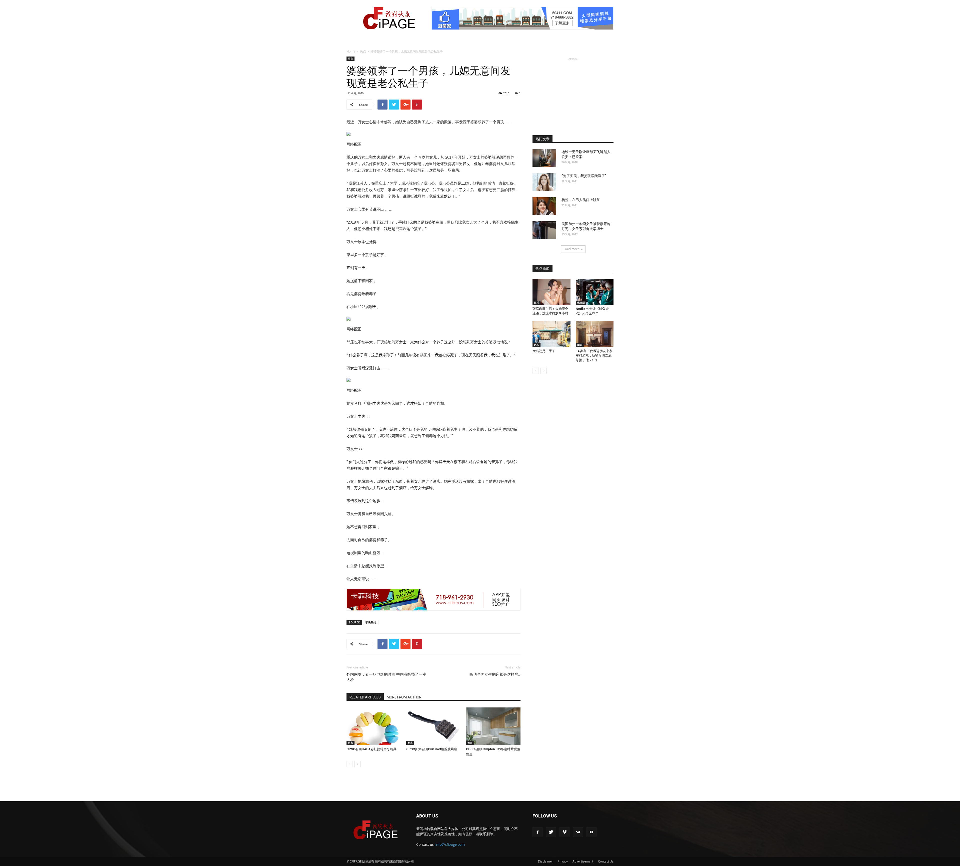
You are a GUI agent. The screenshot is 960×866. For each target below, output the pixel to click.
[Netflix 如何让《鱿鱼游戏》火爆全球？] (595, 292)
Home (350, 51)
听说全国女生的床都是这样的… (495, 674)
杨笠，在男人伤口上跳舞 (581, 200)
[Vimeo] (565, 832)
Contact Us (606, 861)
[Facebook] (537, 832)
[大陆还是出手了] (551, 334)
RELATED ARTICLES (365, 697)
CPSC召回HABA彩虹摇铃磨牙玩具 (371, 749)
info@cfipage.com (450, 844)
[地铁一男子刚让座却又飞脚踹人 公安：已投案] (544, 158)
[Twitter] (551, 832)
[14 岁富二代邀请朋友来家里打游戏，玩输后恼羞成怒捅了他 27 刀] (595, 334)
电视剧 (581, 302)
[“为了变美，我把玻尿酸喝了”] (544, 182)
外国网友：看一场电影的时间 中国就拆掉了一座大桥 (386, 677)
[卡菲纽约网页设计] (433, 600)
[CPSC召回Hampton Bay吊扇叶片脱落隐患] (493, 726)
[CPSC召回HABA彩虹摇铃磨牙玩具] (373, 726)
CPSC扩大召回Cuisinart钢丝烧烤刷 (431, 749)
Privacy (563, 861)
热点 (363, 51)
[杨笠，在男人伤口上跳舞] (544, 206)
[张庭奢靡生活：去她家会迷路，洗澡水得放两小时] (551, 292)
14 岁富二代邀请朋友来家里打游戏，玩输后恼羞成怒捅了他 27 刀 (594, 355)
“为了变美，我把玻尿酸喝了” (584, 176)
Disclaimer (545, 861)
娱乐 (536, 302)
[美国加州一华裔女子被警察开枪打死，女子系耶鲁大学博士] (544, 230)
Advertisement (582, 861)
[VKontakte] (578, 832)
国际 (579, 345)
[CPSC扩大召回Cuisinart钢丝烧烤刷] (433, 726)
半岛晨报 (370, 622)
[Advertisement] (573, 93)
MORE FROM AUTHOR (404, 697)
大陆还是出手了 (543, 351)
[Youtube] (591, 832)
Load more (571, 249)
